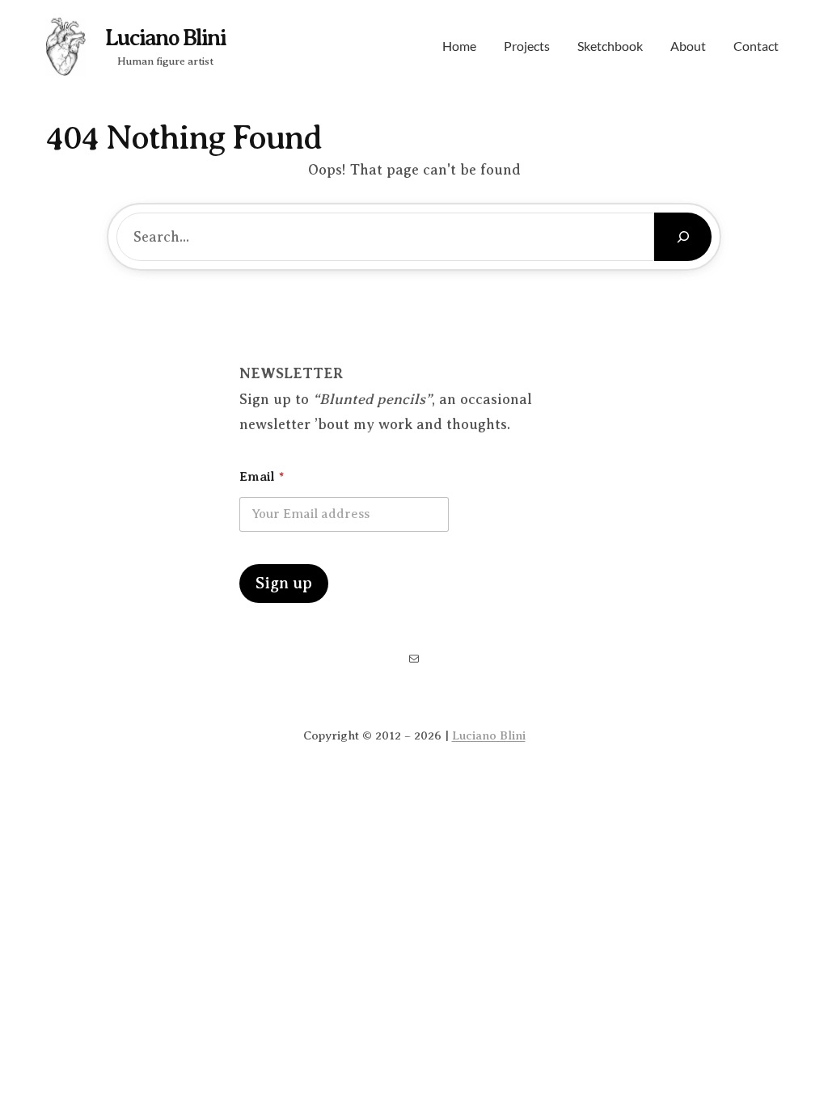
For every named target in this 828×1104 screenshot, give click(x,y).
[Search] (683, 237)
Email (261, 477)
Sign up (284, 583)
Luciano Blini (165, 37)
